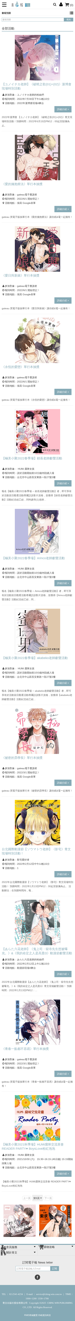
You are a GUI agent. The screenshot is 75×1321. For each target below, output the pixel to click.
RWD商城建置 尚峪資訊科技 (37, 1315)
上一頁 (27, 1198)
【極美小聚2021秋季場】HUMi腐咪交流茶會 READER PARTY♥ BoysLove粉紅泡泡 (33, 1146)
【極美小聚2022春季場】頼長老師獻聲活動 (32, 458)
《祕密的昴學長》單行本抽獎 (22, 758)
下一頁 (48, 1198)
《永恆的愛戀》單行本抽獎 (20, 367)
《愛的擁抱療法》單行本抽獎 (22, 184)
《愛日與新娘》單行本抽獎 (20, 275)
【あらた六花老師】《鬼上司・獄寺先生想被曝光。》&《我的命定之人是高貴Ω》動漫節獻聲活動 (37, 951)
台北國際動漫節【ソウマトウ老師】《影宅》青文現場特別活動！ (36, 851)
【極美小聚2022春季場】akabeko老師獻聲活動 (35, 658)
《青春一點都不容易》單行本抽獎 (25, 1049)
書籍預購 (6, 13)
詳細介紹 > (63, 109)
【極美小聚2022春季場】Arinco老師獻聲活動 (33, 558)
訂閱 (54, 1268)
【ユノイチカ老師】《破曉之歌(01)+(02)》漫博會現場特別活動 (36, 86)
